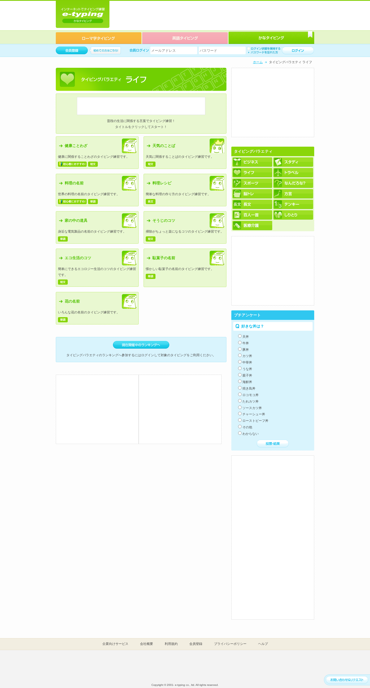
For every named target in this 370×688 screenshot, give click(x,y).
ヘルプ (263, 644)
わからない (250, 434)
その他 (247, 427)
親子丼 (247, 375)
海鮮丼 (247, 382)
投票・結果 (273, 444)
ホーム (258, 62)
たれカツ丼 (250, 401)
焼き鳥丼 (248, 388)
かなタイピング (271, 38)
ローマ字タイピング (98, 38)
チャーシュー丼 (253, 414)
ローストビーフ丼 (255, 421)
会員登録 (195, 644)
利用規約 (171, 644)
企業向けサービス (115, 644)
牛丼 (245, 343)
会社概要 (146, 644)
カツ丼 (247, 356)
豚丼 (245, 350)
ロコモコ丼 (250, 395)
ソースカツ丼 (252, 408)
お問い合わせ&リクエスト (347, 680)
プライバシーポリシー (230, 644)
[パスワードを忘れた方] (262, 52)
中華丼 (247, 362)
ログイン (298, 51)
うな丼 (247, 369)
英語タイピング (185, 38)
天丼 (245, 337)
